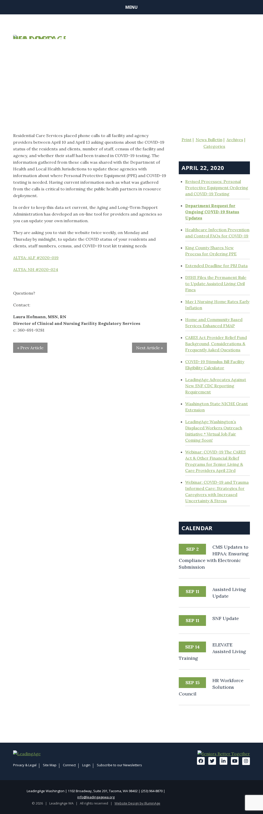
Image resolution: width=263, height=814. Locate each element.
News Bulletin (209, 139)
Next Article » (149, 347)
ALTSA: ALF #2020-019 (36, 257)
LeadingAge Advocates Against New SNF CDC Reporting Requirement (215, 385)
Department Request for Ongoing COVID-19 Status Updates (212, 211)
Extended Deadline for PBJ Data (216, 265)
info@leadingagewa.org (96, 797)
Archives (235, 139)
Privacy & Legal (24, 765)
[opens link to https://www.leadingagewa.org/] (39, 37)
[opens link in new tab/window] (27, 753)
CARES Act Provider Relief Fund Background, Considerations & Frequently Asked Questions (216, 343)
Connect (69, 765)
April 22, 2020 (203, 167)
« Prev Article (30, 347)
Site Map (50, 765)
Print (187, 139)
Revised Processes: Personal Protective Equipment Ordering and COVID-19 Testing (216, 187)
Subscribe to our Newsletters (119, 765)
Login (86, 765)
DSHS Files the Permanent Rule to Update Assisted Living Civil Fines (215, 283)
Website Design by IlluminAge (137, 803)
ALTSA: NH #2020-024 (35, 269)
